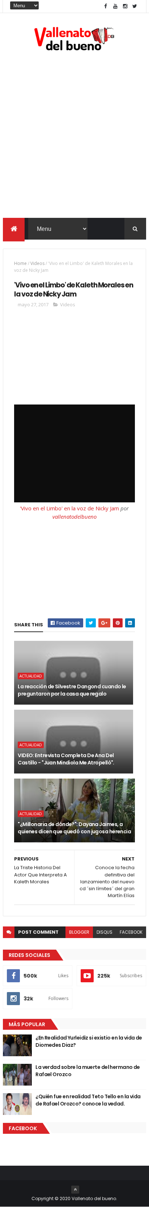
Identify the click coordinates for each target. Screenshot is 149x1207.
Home (20, 263)
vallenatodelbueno (74, 516)
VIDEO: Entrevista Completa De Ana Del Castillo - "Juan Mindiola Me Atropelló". (66, 759)
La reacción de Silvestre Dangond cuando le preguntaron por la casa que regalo (72, 690)
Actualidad (31, 676)
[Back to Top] (75, 1190)
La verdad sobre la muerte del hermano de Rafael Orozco (87, 1070)
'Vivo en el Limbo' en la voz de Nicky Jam (69, 508)
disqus (104, 932)
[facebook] (106, 6)
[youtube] (115, 6)
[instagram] (125, 6)
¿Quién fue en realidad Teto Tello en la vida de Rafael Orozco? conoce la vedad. (87, 1100)
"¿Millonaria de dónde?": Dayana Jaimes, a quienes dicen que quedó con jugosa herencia (74, 828)
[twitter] (135, 6)
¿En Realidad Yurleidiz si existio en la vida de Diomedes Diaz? (88, 1041)
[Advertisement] (74, 136)
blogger (79, 932)
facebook (131, 932)
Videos (37, 263)
